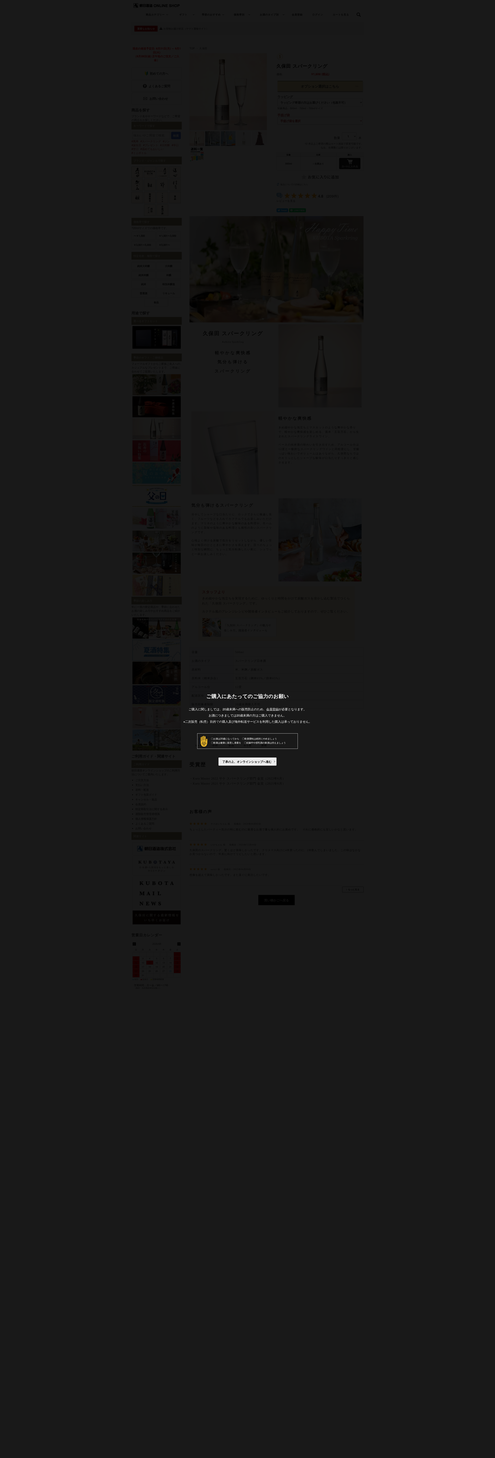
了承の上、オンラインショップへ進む (247, 761)
